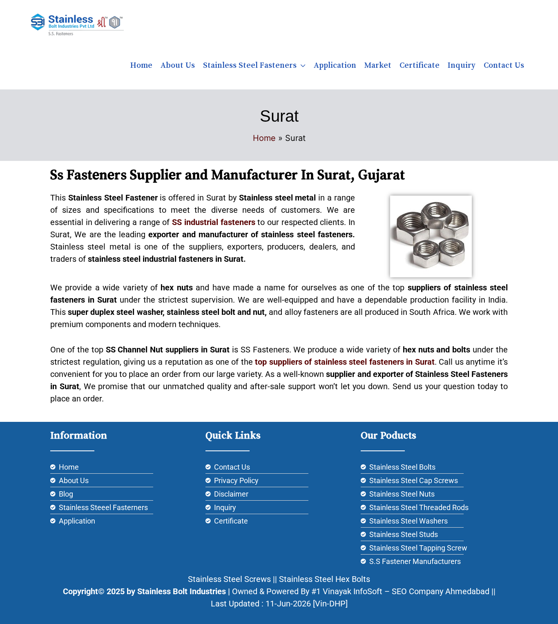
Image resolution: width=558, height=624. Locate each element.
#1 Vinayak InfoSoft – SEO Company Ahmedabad (400, 591)
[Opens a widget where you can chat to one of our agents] (527, 609)
